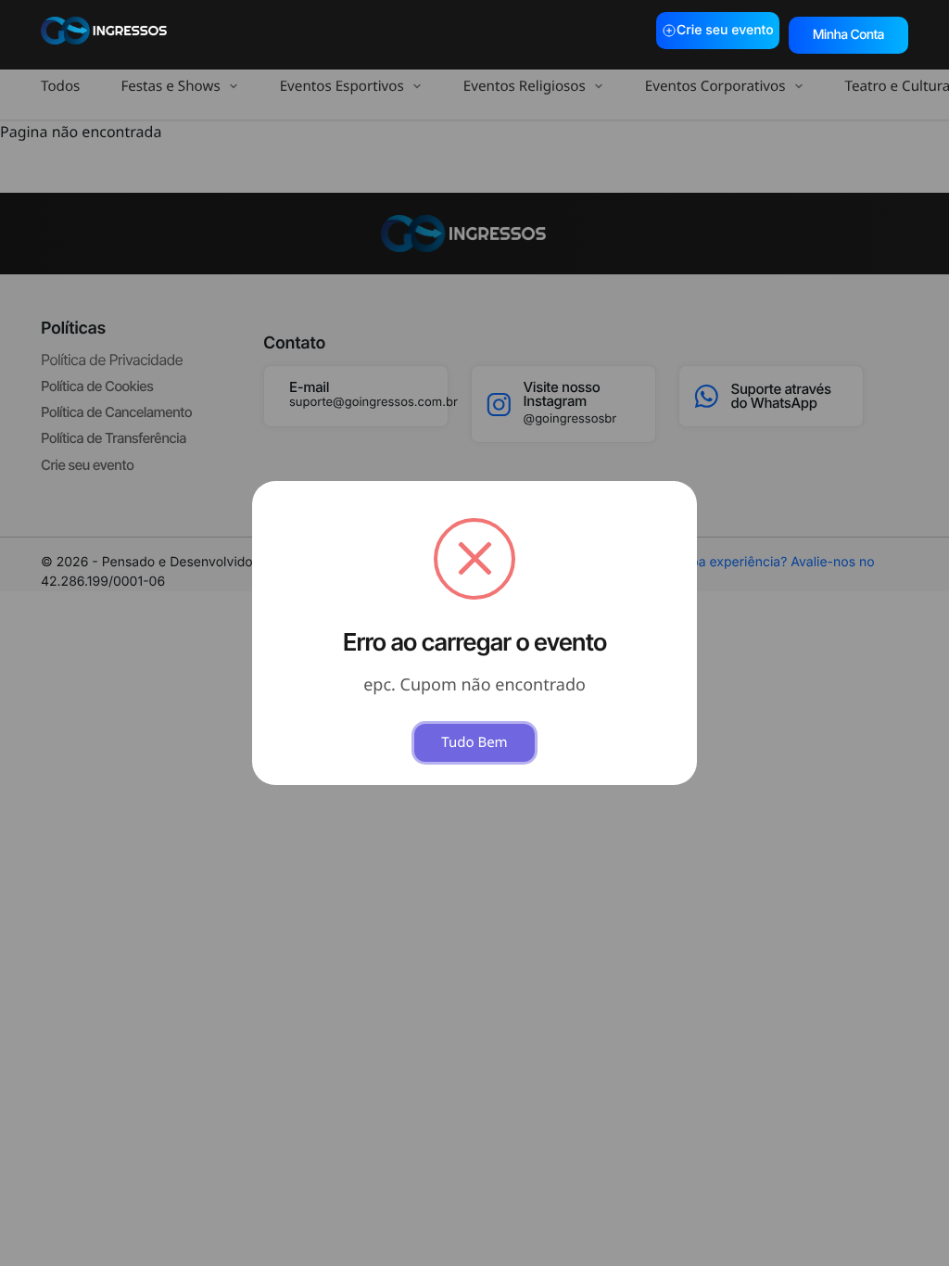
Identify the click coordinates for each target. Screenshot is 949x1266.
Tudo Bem (474, 742)
